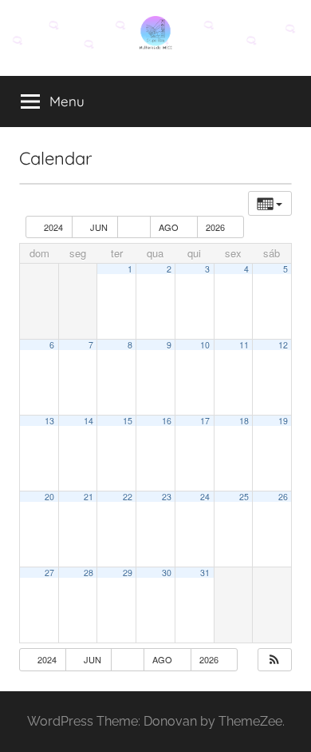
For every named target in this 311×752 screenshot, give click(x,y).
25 (244, 497)
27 (49, 573)
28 (88, 573)
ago (170, 227)
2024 (53, 227)
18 (244, 421)
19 (283, 421)
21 (88, 497)
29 (127, 573)
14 (88, 421)
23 (166, 497)
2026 (216, 227)
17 (205, 421)
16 (166, 421)
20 (49, 497)
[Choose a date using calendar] (134, 227)
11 (244, 345)
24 (205, 497)
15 (127, 421)
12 (283, 345)
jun (99, 227)
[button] (274, 659)
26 (283, 497)
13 (49, 421)
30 (166, 573)
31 (205, 573)
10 (205, 345)
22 (127, 497)
